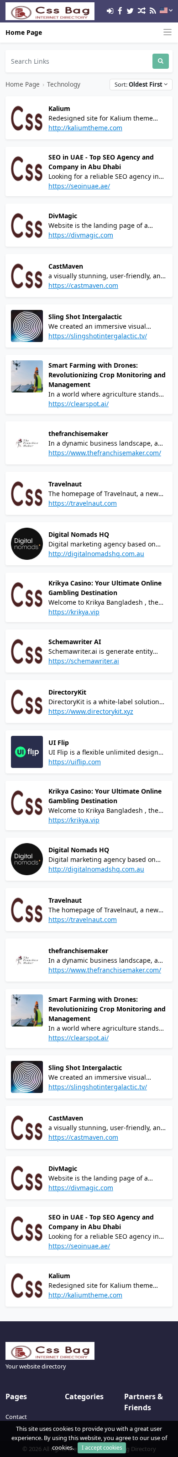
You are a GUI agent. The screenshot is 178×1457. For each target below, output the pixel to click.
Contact (16, 1417)
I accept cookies (102, 1447)
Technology (63, 84)
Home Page (23, 32)
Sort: (138, 84)
